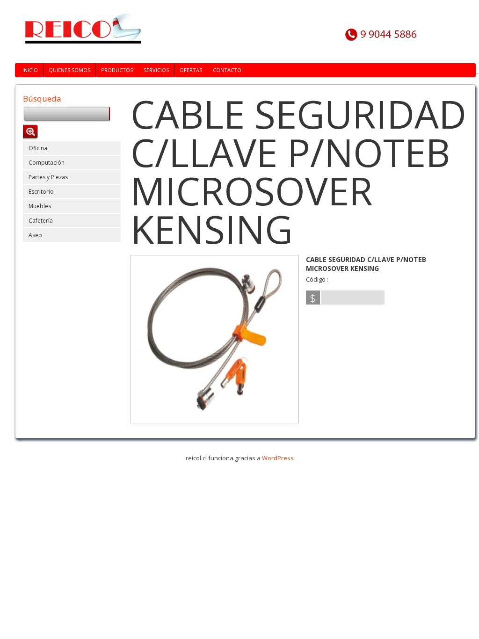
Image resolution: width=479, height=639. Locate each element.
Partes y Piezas (48, 177)
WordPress (278, 458)
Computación (47, 163)
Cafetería (41, 221)
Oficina (38, 148)
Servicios (156, 69)
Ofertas (191, 69)
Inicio (30, 69)
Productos (117, 69)
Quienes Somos (69, 69)
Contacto (227, 69)
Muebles (40, 206)
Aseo (35, 235)
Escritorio (41, 192)
